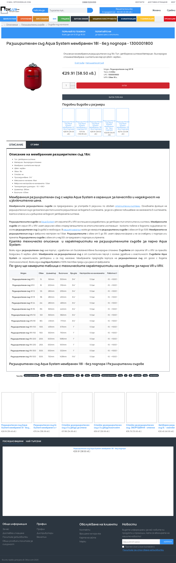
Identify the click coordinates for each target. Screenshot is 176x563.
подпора (95, 375)
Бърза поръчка (116, 97)
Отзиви (35, 144)
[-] (72, 87)
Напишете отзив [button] (95, 62)
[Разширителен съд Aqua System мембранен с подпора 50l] (82, 114)
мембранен (69, 375)
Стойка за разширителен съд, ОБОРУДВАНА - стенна (140, 426)
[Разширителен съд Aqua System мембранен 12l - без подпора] (123, 114)
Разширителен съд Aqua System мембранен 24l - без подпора (109, 125)
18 (130, 375)
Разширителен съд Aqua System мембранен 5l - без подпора (68, 125)
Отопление (12, 24)
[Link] (13, 10)
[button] (123, 85)
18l (78, 375)
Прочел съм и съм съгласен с (143, 548)
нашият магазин (72, 229)
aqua (49, 375)
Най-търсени (33, 441)
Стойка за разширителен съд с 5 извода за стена (75, 426)
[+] (72, 84)
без (87, 375)
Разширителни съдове (32, 24)
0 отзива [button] (79, 62)
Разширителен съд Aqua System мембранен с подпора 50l (82, 125)
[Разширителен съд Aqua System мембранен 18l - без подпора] (96, 114)
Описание (16, 144)
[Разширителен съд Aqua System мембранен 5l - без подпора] (68, 114)
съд (42, 375)
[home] (2, 25)
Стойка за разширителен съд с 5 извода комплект (108, 426)
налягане (154, 375)
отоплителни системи (127, 206)
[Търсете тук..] (90, 10)
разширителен (31, 375)
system (58, 375)
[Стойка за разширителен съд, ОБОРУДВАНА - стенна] (142, 408)
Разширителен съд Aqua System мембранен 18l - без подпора (96, 125)
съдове (137, 375)
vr (126, 375)
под (145, 375)
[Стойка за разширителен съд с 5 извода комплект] (109, 408)
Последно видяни (13, 441)
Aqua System (47, 221)
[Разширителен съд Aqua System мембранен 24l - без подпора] (109, 114)
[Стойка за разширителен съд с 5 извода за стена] (77, 408)
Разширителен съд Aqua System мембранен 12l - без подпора (123, 125)
